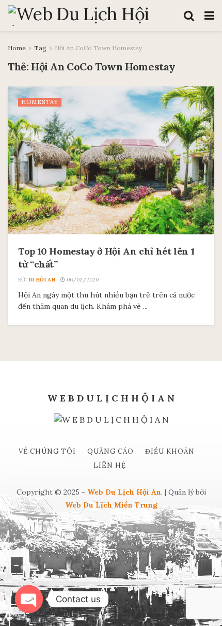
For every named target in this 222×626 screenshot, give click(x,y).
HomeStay (39, 102)
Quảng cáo (110, 451)
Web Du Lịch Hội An (124, 492)
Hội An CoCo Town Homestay (98, 48)
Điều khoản (170, 451)
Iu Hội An (41, 279)
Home (17, 48)
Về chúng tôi (47, 451)
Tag (40, 48)
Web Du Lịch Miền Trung (111, 505)
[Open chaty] (29, 599)
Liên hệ (109, 465)
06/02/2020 (82, 279)
